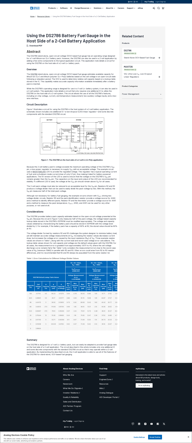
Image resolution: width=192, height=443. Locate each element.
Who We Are (68, 375)
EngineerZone (105, 379)
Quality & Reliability (71, 397)
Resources (103, 384)
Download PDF (35, 46)
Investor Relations (70, 393)
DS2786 (34, 74)
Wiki (101, 388)
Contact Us (67, 410)
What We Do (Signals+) (73, 388)
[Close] (188, 437)
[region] (96, 437)
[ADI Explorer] (154, 8)
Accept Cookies (155, 437)
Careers (66, 379)
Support (102, 375)
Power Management (130, 94)
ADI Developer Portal (108, 397)
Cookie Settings (139, 437)
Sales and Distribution (72, 402)
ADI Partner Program (72, 406)
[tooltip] (135, 53)
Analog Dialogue (106, 393)
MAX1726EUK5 (39, 172)
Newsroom (67, 384)
